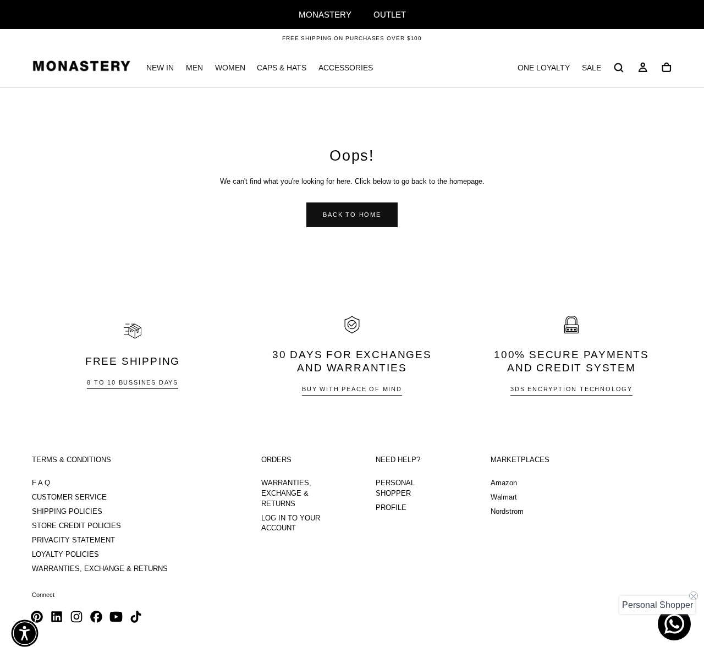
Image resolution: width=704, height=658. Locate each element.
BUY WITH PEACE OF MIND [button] (352, 389)
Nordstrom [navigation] (507, 512)
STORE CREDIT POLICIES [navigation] (76, 526)
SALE (591, 67)
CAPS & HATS (281, 67)
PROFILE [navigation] (391, 508)
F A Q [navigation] (41, 483)
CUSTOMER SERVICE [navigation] (69, 497)
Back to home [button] (352, 214)
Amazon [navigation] (504, 483)
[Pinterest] (37, 617)
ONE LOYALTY (544, 67)
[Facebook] (96, 617)
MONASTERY (325, 14)
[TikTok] (136, 617)
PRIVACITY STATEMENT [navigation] (73, 540)
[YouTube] (116, 617)
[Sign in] (643, 68)
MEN (194, 67)
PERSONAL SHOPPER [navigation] (395, 488)
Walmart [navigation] (504, 497)
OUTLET (389, 14)
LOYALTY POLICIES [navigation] (65, 554)
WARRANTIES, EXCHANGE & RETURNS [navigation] (100, 569)
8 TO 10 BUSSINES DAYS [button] (132, 382)
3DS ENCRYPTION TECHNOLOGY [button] (571, 389)
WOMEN (230, 67)
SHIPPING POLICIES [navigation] (67, 512)
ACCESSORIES (345, 67)
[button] (619, 68)
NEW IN (160, 67)
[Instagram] (76, 617)
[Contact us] (674, 623)
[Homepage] (81, 67)
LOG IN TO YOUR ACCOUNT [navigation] (290, 523)
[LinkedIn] (57, 617)
